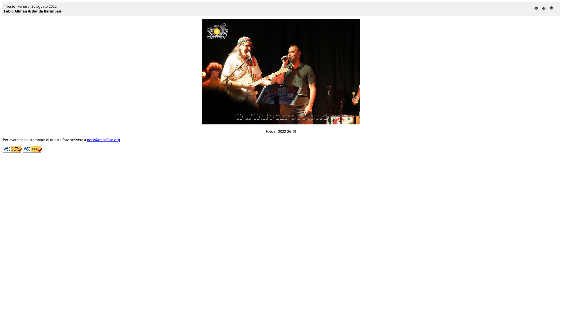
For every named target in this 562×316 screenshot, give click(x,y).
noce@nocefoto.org (103, 139)
